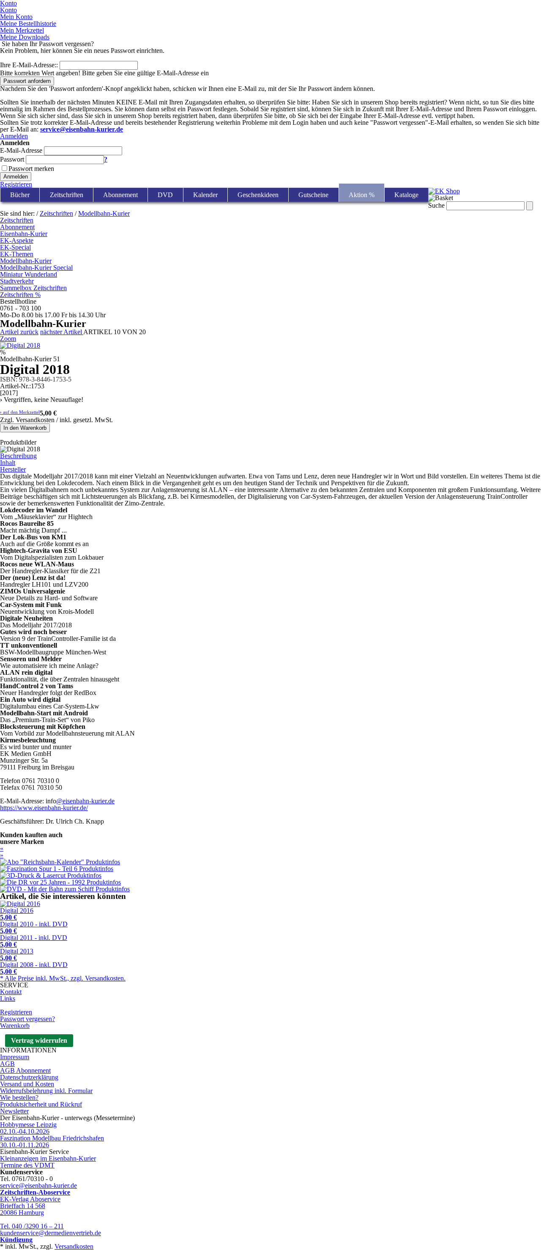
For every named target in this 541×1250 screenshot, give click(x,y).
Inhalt (7, 462)
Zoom (8, 338)
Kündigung (16, 1239)
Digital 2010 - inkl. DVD (34, 927)
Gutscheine (313, 194)
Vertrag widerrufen (39, 1040)
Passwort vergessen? (27, 1018)
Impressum (14, 1056)
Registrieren (16, 184)
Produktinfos (103, 861)
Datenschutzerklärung (29, 1077)
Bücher (20, 194)
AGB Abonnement (25, 1070)
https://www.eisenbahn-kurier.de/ (44, 807)
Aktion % (361, 194)
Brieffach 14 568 (22, 1205)
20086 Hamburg (22, 1212)
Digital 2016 (16, 914)
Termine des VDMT (27, 1165)
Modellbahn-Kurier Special (36, 267)
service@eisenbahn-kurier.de (38, 1185)
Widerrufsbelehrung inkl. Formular (46, 1090)
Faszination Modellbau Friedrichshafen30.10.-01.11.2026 (52, 1141)
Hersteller (13, 469)
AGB (7, 1063)
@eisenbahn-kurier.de (85, 801)
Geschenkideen (258, 194)
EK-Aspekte (16, 240)
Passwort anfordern (27, 81)
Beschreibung (18, 455)
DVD (165, 194)
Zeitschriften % (20, 294)
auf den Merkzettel (20, 412)
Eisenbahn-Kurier (23, 233)
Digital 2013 (16, 955)
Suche (436, 205)
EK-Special (15, 247)
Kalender (205, 194)
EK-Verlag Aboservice (30, 1199)
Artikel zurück (19, 331)
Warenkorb (15, 1025)
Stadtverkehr (17, 281)
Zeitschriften (66, 194)
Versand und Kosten (27, 1084)
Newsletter (14, 1111)
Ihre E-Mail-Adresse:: (29, 65)
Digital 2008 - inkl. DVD (34, 968)
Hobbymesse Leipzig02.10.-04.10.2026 (28, 1128)
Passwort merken (31, 168)
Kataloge (406, 194)
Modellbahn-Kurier (104, 213)
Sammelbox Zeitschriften (33, 287)
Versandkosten (74, 1246)
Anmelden (14, 136)
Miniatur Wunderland (28, 274)
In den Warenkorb (24, 428)
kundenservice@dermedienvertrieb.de (50, 1232)
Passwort (12, 159)
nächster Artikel (61, 331)
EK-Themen (16, 254)
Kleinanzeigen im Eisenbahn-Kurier (48, 1158)
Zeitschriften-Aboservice (35, 1192)
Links (7, 998)
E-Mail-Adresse (21, 150)
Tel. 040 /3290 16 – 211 (32, 1226)
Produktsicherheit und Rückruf (41, 1104)
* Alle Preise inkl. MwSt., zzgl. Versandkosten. (63, 978)
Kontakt (11, 991)
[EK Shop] (444, 191)
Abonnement (120, 194)
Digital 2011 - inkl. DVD (33, 941)
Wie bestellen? (19, 1097)
